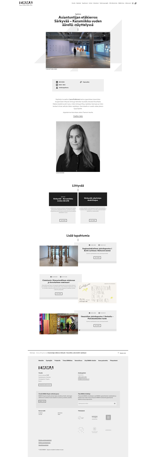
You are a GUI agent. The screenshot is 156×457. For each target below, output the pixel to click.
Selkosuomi (128, 3)
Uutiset (90, 3)
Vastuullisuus (78, 360)
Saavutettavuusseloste (43, 444)
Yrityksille (57, 360)
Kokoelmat (96, 3)
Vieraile (73, 3)
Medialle (41, 360)
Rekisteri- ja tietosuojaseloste (45, 440)
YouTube (40, 414)
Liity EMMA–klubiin (90, 360)
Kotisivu (38, 353)
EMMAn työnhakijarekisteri (44, 442)
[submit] (115, 403)
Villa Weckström (113, 3)
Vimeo (59, 414)
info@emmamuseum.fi (83, 379)
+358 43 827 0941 (82, 377)
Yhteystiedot (113, 360)
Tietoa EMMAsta (67, 360)
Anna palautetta (103, 360)
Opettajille (49, 360)
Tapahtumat (85, 3)
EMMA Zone (121, 3)
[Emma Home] (26, 2)
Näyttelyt (78, 3)
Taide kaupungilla (104, 3)
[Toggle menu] (135, 3)
